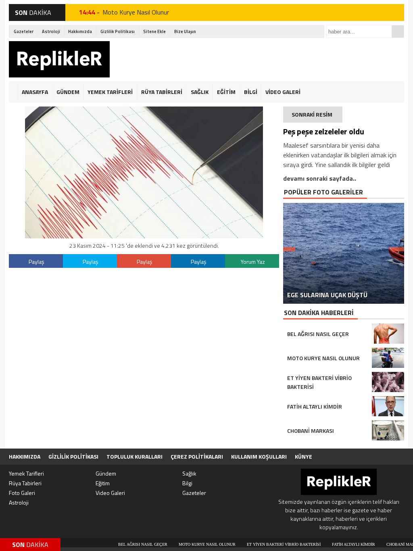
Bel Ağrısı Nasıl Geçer (123, 544)
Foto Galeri (22, 492)
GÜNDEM (67, 92)
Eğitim (103, 483)
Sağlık (189, 473)
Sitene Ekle (154, 31)
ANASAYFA (35, 92)
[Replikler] (59, 60)
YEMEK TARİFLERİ (110, 92)
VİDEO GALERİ (282, 92)
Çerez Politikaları (197, 456)
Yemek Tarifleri (26, 473)
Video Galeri (110, 492)
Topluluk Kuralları (134, 456)
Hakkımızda (80, 31)
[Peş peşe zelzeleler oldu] (144, 236)
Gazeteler (23, 31)
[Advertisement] (257, 59)
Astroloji (51, 31)
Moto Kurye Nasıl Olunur (187, 544)
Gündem (106, 473)
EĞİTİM (226, 92)
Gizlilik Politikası (117, 31)
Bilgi (187, 483)
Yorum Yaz (253, 261)
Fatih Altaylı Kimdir (333, 544)
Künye (303, 456)
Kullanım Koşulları (259, 456)
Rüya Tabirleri (25, 483)
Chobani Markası (386, 544)
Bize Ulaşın (185, 31)
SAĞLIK (200, 92)
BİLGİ (250, 92)
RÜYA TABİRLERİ (161, 92)
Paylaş (36, 261)
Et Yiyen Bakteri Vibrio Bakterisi (145, 13)
